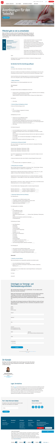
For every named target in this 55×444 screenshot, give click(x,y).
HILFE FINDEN (18, 3)
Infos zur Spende (48, 428)
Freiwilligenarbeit (22, 422)
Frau (12, 307)
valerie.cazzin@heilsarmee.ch (8, 376)
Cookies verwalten (30, 425)
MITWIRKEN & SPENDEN (27, 3)
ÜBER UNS (36, 3)
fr (46, 1)
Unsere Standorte (4, 422)
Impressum (29, 423)
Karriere (37, 1)
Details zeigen (45, 442)
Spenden (40, 428)
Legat (15, 386)
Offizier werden (22, 426)
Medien (35, 1)
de (45, 1)
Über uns (4, 420)
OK (47, 431)
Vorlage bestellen (6, 17)
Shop (42, 1)
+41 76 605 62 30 (8, 377)
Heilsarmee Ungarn (5, 424)
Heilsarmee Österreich (5, 423)
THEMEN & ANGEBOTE (10, 3)
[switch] (25, 442)
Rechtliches (30, 420)
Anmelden (6, 411)
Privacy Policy (31, 351)
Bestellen (16, 347)
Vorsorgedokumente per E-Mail (16, 329)
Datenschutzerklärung (17, 438)
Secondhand (13, 420)
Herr (12, 308)
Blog (40, 1)
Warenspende (13, 422)
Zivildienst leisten (22, 424)
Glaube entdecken (22, 425)
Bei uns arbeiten (22, 423)
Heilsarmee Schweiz (2, 2)
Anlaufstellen (30, 424)
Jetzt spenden (51, 1)
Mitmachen (22, 420)
